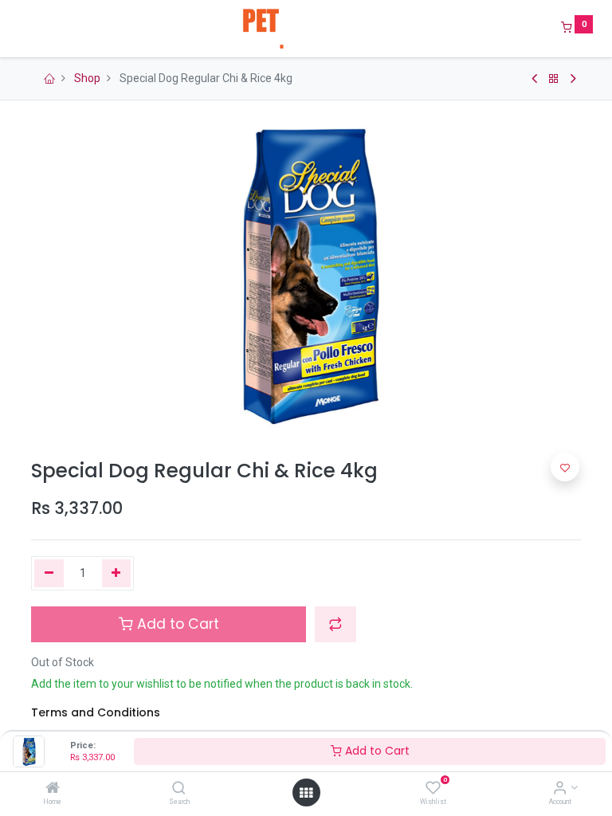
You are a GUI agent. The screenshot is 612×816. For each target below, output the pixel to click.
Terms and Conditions (95, 712)
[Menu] (20, 29)
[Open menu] (306, 792)
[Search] (178, 789)
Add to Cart (376, 751)
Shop (87, 78)
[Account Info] (559, 789)
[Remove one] (49, 573)
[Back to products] (553, 79)
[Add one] (116, 573)
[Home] (52, 789)
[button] (335, 623)
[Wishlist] (433, 789)
